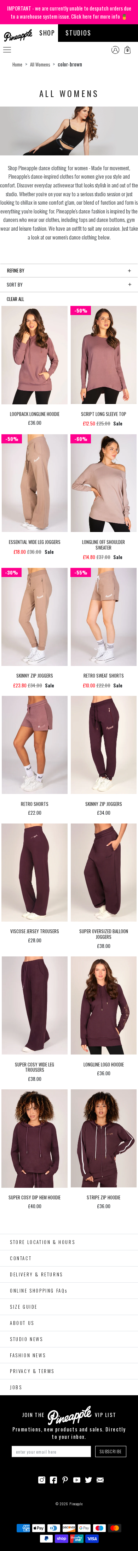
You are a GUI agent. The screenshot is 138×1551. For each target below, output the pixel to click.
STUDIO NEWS (26, 1338)
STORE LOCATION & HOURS (42, 1241)
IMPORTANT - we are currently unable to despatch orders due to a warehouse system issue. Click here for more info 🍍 (69, 12)
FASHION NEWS (28, 1355)
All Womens (40, 64)
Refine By (15, 270)
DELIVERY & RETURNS (36, 1274)
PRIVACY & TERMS (32, 1370)
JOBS (16, 1387)
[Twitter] (88, 1479)
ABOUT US (22, 1322)
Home (17, 64)
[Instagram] (41, 1479)
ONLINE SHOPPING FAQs (39, 1290)
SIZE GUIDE (24, 1306)
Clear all (15, 298)
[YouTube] (76, 1479)
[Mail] (100, 1479)
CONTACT (20, 1258)
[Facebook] (53, 1479)
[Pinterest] (65, 1479)
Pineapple (76, 1503)
